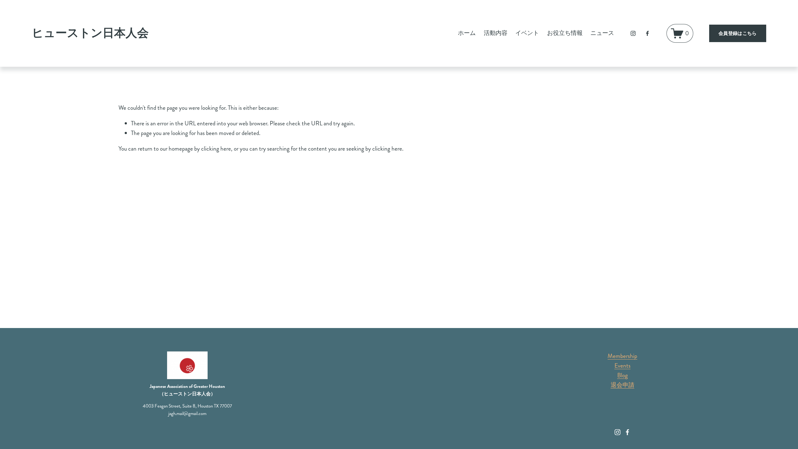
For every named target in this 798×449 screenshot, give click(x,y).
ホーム (467, 33)
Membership (622, 356)
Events (622, 365)
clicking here (216, 148)
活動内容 (495, 33)
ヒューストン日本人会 (90, 33)
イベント (527, 33)
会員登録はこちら (738, 33)
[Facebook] (647, 33)
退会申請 (622, 385)
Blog (622, 375)
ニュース (602, 33)
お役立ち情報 (565, 33)
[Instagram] (633, 33)
